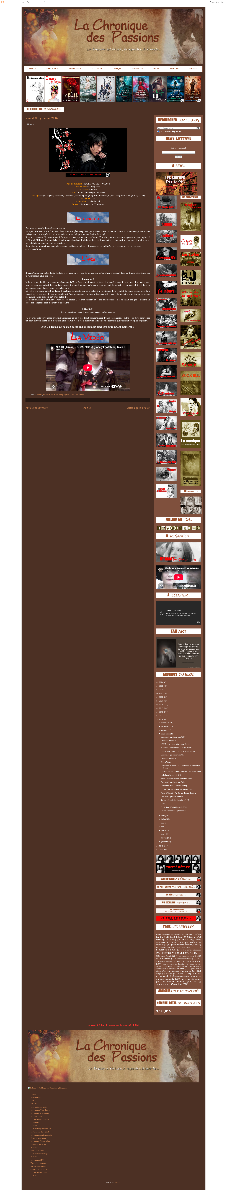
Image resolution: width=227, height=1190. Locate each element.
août (163, 816)
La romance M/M (37, 1160)
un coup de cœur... (191, 979)
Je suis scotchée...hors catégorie (184, 945)
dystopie (169, 966)
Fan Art (184, 940)
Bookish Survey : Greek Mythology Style (176, 789)
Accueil (87, 408)
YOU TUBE (174, 69)
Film (163, 942)
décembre (165, 723)
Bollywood (177, 934)
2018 (161, 712)
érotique (178, 984)
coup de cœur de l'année (173, 964)
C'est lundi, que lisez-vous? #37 (173, 755)
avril (163, 830)
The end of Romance (38, 1163)
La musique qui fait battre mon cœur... (173, 947)
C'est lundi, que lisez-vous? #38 (173, 737)
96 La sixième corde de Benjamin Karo (176, 779)
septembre (165, 734)
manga (158, 974)
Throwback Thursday (185, 959)
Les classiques (36, 1116)
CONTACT (193, 69)
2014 (161, 850)
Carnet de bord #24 (168, 759)
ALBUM (33, 1176)
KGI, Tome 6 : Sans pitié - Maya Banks (175, 744)
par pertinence (165, 131)
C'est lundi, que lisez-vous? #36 (173, 782)
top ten (195, 976)
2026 (161, 682)
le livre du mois (182, 966)
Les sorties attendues (192, 950)
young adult (162, 984)
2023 (161, 693)
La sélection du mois (38, 1107)
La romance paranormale (40, 1129)
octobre (164, 730)
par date (177, 131)
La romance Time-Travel (40, 1110)
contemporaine (193, 961)
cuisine (191, 964)
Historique (183, 942)
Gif (172, 942)
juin (163, 823)
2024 (161, 690)
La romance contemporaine (41, 1135)
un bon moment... (165, 979)
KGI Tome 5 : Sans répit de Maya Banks (176, 748)
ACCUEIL (32, 69)
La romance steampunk (39, 1119)
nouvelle (169, 974)
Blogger (118, 1182)
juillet (163, 819)
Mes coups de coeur (38, 1138)
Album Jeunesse (162, 934)
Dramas (33, 1148)
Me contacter (35, 1097)
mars (163, 834)
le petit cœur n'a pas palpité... (56, 395)
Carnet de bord (176, 937)
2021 (161, 701)
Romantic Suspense (38, 1144)
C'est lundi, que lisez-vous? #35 (173, 796)
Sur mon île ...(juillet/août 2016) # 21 (175, 800)
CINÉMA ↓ (157, 69)
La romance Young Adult (40, 1141)
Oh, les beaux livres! (38, 1166)
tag (188, 976)
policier (180, 974)
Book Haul (188, 934)
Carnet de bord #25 (168, 741)
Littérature (167, 953)
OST (180, 956)
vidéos (196, 982)
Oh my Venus (166, 762)
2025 (161, 686)
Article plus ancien (138, 408)
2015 (161, 846)
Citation (191, 937)
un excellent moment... (174, 982)
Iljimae (163, 804)
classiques (168, 961)
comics (178, 961)
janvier (164, 842)
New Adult (166, 956)
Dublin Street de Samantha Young (174, 786)
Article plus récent (36, 408)
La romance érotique (38, 1172)
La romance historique (39, 1154)
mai (163, 827)
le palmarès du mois (175, 969)
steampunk (179, 976)
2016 (161, 719)
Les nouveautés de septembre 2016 (175, 811)
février (164, 838)
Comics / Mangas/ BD (39, 1169)
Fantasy (198, 940)
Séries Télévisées (37, 1151)
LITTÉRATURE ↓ (75, 69)
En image (173, 940)
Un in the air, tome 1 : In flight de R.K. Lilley (178, 751)
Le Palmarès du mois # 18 (171, 775)
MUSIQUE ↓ (118, 69)
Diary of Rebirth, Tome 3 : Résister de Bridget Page (181, 771)
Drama (39, 395)
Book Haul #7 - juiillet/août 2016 (174, 807)
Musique (197, 953)
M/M (187, 953)
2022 (161, 697)
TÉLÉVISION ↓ (98, 69)
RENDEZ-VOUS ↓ (52, 69)
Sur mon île (192, 956)
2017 (161, 716)
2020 (161, 705)
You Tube (34, 1104)
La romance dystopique (39, 1113)
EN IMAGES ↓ (137, 69)
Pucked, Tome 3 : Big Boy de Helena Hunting (178, 793)
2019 (161, 708)
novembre (165, 726)
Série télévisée (77, 395)
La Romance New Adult (39, 1132)
